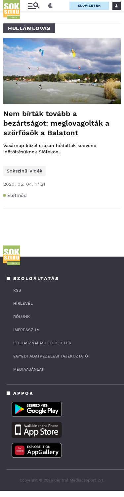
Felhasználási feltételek (42, 343)
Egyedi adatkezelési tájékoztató (50, 356)
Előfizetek (89, 5)
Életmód (17, 195)
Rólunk (21, 316)
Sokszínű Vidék (24, 170)
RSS (17, 290)
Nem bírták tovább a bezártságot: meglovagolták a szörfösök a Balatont (56, 123)
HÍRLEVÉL (23, 303)
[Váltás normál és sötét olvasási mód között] (51, 6)
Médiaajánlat (28, 369)
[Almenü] (34, 6)
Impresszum (26, 329)
